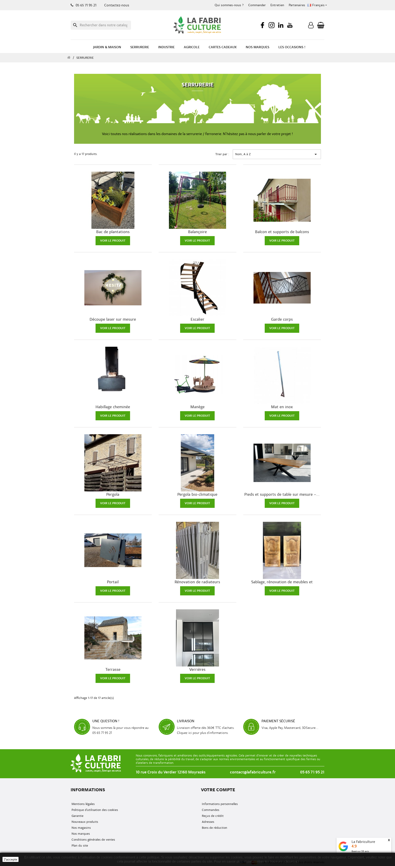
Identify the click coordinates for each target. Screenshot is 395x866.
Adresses (207, 822)
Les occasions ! (291, 47)
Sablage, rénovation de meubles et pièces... (282, 582)
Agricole (192, 47)
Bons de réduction (214, 828)
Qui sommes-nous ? (229, 5)
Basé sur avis (360, 851)
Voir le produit (112, 240)
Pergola (112, 494)
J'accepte (10, 859)
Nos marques (257, 47)
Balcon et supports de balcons (282, 232)
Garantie (77, 816)
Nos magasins (81, 828)
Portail (113, 582)
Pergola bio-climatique (197, 494)
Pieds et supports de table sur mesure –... (282, 494)
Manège (197, 407)
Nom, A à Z (276, 154)
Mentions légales (83, 804)
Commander (257, 5)
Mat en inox (282, 407)
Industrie (166, 47)
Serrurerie (139, 47)
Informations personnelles (219, 804)
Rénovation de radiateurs (197, 582)
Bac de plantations (113, 232)
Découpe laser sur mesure (113, 319)
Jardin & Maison (107, 47)
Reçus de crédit (212, 816)
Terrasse (112, 669)
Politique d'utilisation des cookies (94, 810)
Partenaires (297, 5)
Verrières (197, 669)
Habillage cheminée (113, 407)
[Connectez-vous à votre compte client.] (311, 26)
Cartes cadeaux (223, 47)
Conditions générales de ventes (93, 840)
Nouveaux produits (84, 822)
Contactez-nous (116, 5)
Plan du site (79, 845)
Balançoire (197, 232)
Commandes (210, 810)
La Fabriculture (363, 841)
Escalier (197, 319)
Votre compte (218, 790)
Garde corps (282, 319)
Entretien (277, 5)
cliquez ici (291, 861)
